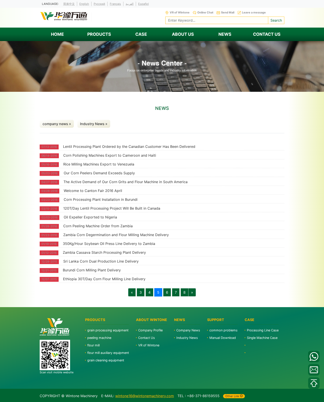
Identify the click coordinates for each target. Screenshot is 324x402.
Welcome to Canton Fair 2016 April (93, 190)
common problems (223, 330)
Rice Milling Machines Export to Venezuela (98, 164)
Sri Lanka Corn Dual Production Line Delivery (101, 261)
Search (276, 20)
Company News (188, 330)
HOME (57, 34)
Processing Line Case (263, 330)
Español (143, 4)
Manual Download (222, 338)
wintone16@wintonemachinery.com (144, 396)
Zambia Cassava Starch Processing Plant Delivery (104, 252)
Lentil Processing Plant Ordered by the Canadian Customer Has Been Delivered (129, 146)
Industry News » (93, 124)
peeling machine (99, 338)
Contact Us (146, 338)
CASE (141, 34)
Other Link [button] (232, 396)
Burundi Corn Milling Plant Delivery (92, 270)
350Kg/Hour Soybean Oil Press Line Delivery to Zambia (109, 243)
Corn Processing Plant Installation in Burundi (101, 199)
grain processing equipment (107, 330)
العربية (130, 4)
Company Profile (150, 330)
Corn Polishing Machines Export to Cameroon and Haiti (109, 155)
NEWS (224, 34)
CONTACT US (267, 34)
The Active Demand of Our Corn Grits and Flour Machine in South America (125, 182)
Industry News (187, 338)
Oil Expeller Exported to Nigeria (90, 217)
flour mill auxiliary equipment (108, 353)
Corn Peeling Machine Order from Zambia (98, 226)
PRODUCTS (99, 34)
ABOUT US (183, 34)
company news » (57, 124)
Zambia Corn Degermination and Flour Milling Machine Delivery (116, 235)
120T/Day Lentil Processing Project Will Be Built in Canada (111, 208)
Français (115, 4)
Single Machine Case (262, 338)
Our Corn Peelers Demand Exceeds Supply (99, 173)
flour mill (93, 345)
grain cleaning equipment (105, 360)
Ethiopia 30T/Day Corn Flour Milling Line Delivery (104, 279)
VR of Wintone (148, 345)
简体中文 (69, 4)
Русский (99, 4)
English (84, 4)
